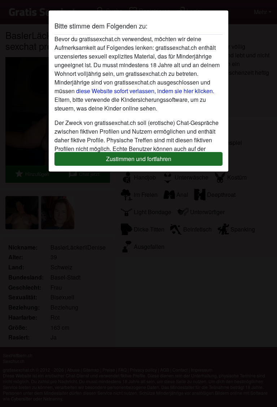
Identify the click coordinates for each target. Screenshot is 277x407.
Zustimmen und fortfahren (138, 159)
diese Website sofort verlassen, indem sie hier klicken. (145, 91)
